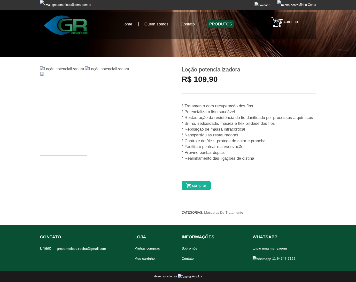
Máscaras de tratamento (223, 212)
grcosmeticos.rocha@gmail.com (81, 249)
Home (127, 24)
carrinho (287, 23)
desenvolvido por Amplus (178, 276)
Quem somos (156, 24)
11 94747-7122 (283, 258)
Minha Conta (307, 5)
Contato (188, 24)
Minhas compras (147, 248)
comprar (198, 185)
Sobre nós (189, 248)
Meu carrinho (144, 258)
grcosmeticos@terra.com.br (71, 5)
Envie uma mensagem (270, 248)
